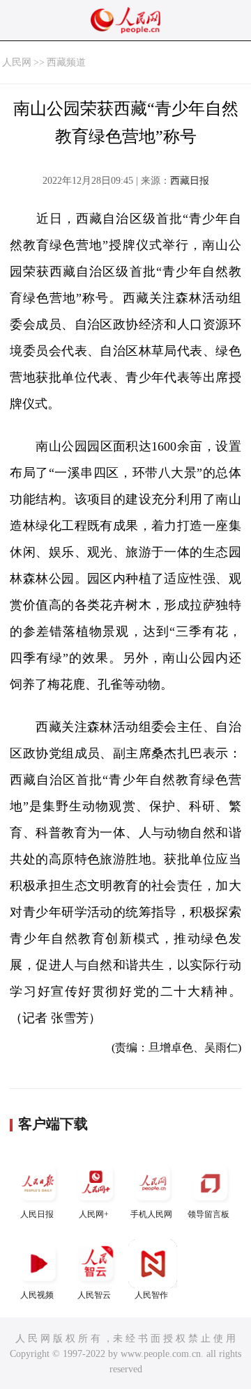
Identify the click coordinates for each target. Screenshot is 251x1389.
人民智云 (94, 1295)
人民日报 (37, 1214)
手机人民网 (151, 1214)
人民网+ (94, 1214)
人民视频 (37, 1295)
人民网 (16, 62)
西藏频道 (66, 62)
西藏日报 (189, 180)
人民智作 (151, 1295)
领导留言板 (208, 1214)
